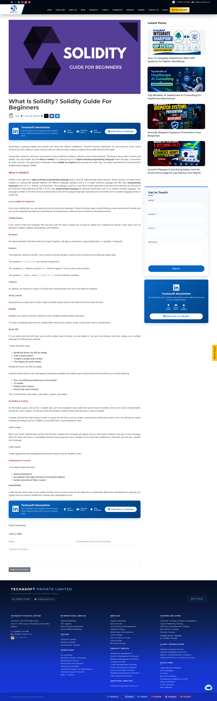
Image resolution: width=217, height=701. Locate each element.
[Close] (175, 313)
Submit (138, 379)
